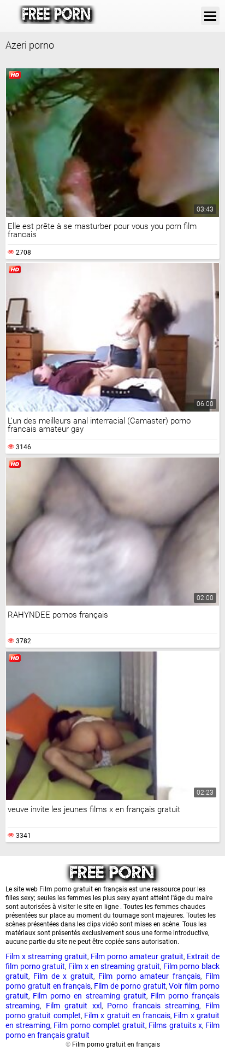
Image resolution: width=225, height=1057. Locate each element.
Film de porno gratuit (129, 986)
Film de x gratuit (63, 976)
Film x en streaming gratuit (114, 966)
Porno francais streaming (153, 1005)
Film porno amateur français (149, 976)
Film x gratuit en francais (127, 1015)
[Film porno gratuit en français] (57, 15)
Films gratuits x (175, 1025)
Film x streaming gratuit (46, 956)
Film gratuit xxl (74, 1005)
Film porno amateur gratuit (137, 956)
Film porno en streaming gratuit (89, 995)
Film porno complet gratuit (99, 1025)
